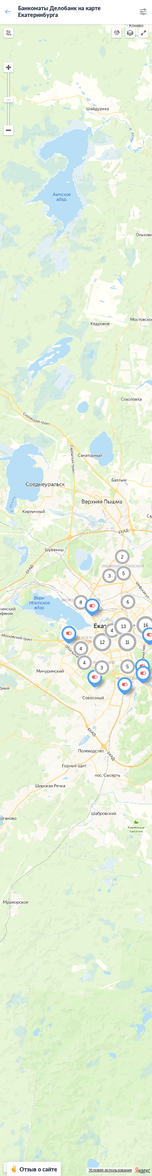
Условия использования (110, 1170)
